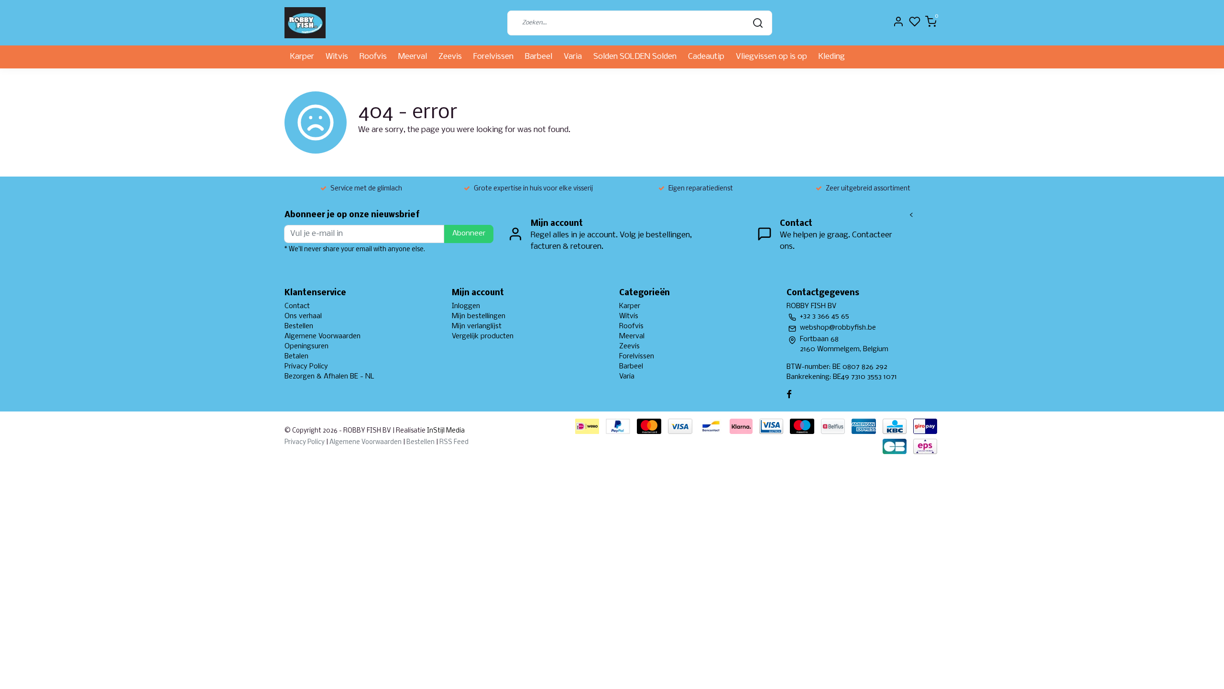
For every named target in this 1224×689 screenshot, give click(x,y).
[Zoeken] (758, 23)
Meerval (412, 56)
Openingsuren (306, 346)
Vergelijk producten (483, 336)
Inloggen (466, 306)
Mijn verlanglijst (477, 326)
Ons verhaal (303, 316)
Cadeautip (706, 56)
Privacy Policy (306, 366)
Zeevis (450, 56)
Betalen (296, 356)
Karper (302, 56)
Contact (297, 306)
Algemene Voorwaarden (322, 336)
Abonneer (468, 233)
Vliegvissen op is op (771, 56)
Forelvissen (493, 56)
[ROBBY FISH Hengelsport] (305, 22)
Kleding (832, 56)
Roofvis (373, 56)
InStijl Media (445, 430)
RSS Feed (454, 442)
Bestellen (298, 326)
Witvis (337, 56)
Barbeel (538, 56)
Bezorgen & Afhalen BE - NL (329, 376)
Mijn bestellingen (478, 316)
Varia (573, 56)
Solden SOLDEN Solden (635, 56)
